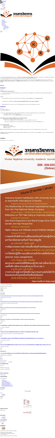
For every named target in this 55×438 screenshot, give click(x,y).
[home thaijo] (27, 391)
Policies (3, 423)
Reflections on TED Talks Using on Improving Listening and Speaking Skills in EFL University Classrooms (18, 307)
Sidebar (3, 2)
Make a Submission (2, 374)
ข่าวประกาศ (2, 87)
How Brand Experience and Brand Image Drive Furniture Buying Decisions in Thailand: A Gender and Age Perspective (20, 313)
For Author (3, 394)
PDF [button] (1, 317)
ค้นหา (1, 31)
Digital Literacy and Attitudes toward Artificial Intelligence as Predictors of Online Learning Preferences (17, 319)
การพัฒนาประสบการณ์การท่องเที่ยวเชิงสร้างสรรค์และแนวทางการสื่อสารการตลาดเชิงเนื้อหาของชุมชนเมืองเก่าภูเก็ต (19, 331)
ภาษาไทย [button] (3, 6)
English (4, 7)
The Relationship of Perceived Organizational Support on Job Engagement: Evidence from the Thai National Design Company (21, 301)
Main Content (3, 1)
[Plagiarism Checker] (27, 413)
